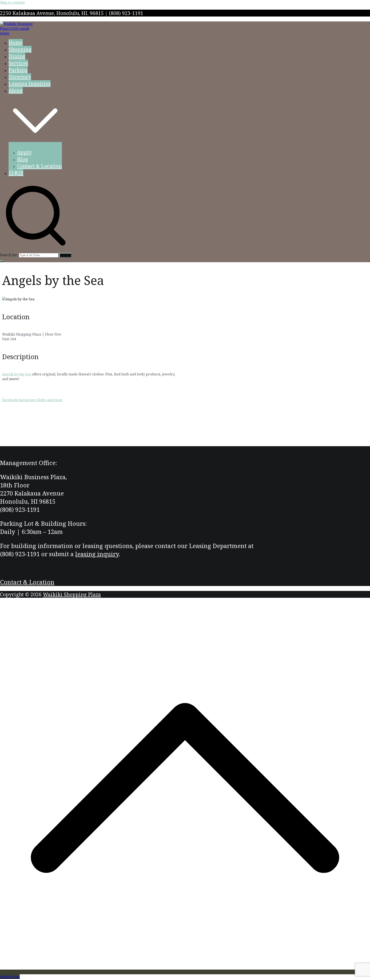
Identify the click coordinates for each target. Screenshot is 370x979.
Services (18, 63)
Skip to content (12, 2)
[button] (35, 145)
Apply (24, 152)
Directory (20, 76)
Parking (18, 69)
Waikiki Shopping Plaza (72, 594)
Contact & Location (39, 166)
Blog (22, 159)
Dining (17, 56)
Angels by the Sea (16, 374)
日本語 (16, 172)
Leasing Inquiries (30, 83)
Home (16, 42)
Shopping (20, 49)
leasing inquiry (97, 554)
